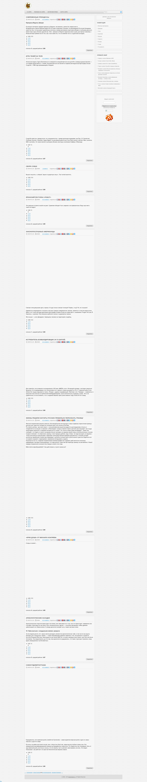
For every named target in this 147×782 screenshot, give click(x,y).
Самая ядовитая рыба (36, 665)
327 (36, 772)
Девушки (100, 28)
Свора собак (31, 166)
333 (47, 772)
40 (30, 772)
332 (45, 772)
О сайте (29, 12)
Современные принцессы (37, 17)
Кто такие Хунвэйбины (111, 63)
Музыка (100, 36)
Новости (100, 39)
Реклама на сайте (39, 12)
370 (56, 772)
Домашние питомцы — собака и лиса (107, 77)
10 (27, 772)
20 (28, 772)
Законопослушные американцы (40, 231)
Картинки (100, 33)
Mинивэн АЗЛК (110, 58)
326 (34, 772)
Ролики (100, 41)
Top (1, 781)
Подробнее (89, 50)
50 (31, 772)
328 (38, 772)
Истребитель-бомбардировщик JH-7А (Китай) (45, 339)
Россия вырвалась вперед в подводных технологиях (109, 69)
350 (53, 772)
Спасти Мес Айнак (110, 61)
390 (60, 772)
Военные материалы (103, 26)
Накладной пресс (111, 88)
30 (29, 772)
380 (58, 772)
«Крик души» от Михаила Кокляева (41, 537)
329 (39, 772)
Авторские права (53, 12)
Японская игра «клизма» (112, 81)
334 (48, 772)
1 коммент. (45, 168)
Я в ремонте (101, 47)
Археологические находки (38, 618)
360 (54, 772)
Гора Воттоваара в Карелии (112, 66)
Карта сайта (64, 12)
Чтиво (99, 44)
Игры (99, 31)
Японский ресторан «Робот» (38, 197)
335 (50, 772)
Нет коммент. (45, 19)
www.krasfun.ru (72, 777)
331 (43, 772)
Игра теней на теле (34, 56)
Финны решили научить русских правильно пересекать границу (54, 418)
